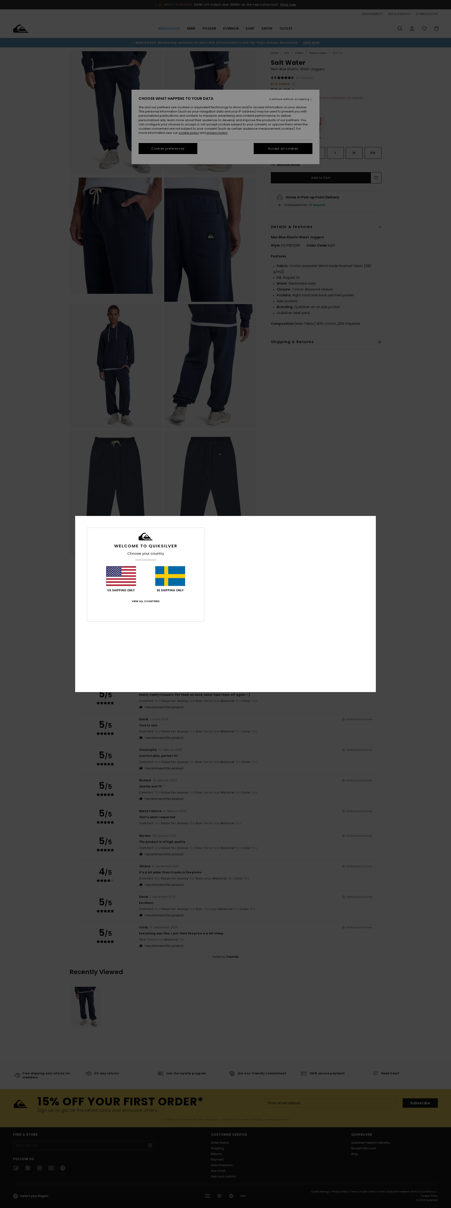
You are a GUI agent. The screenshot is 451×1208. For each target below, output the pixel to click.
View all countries (145, 601)
